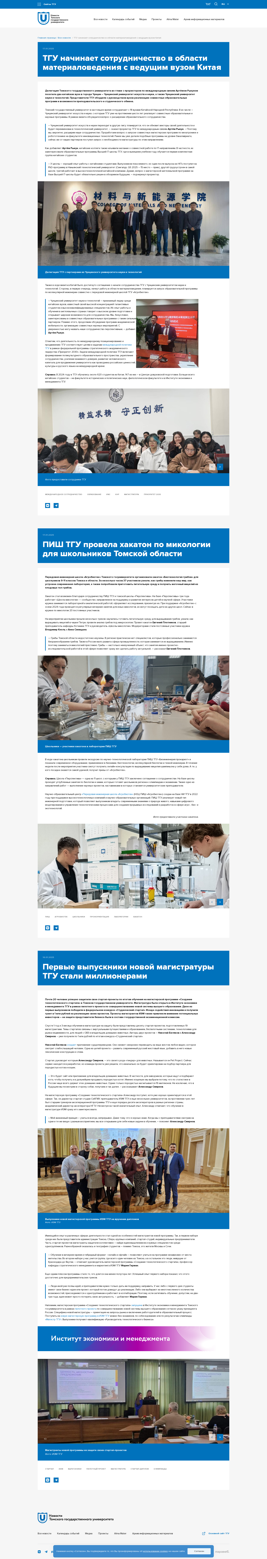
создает (71, 1044)
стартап (49, 1469)
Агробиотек (61, 917)
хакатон (137, 917)
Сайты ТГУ (50, 4)
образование (94, 494)
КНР (117, 494)
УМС (108, 494)
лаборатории (121, 917)
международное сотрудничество (63, 494)
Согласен (199, 1551)
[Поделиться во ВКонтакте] (47, 505)
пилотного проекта (85, 1308)
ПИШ (47, 917)
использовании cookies (155, 1551)
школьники (78, 917)
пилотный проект (96, 1469)
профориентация (99, 917)
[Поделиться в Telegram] (56, 505)
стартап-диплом (140, 1469)
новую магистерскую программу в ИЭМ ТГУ (85, 1315)
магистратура (131, 494)
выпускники (74, 1469)
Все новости (64, 37)
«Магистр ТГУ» (53, 1319)
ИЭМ (61, 1469)
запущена (136, 1305)
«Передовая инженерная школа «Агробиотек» (107, 794)
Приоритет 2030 (152, 494)
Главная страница (47, 37)
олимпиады (160, 1469)
